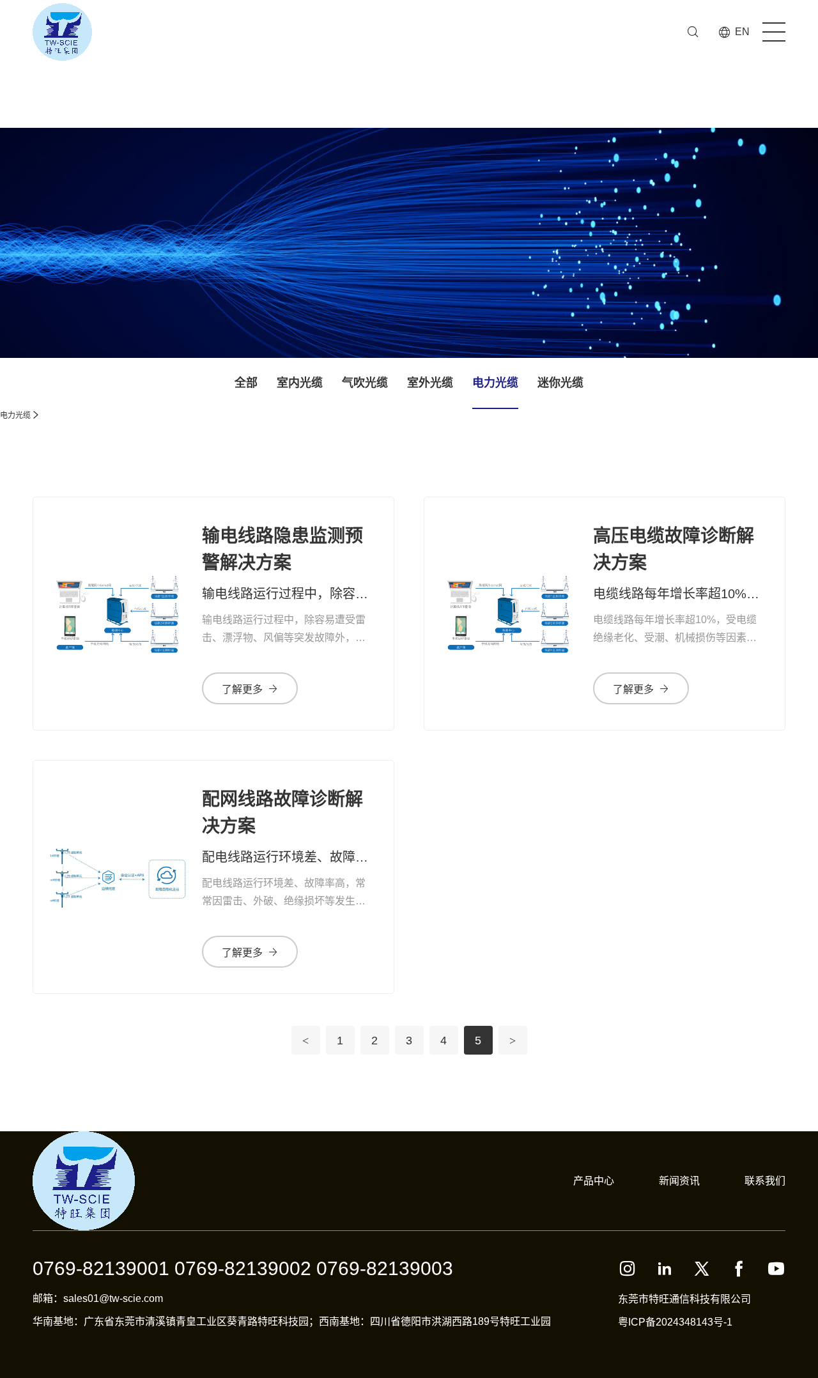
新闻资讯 (679, 1180)
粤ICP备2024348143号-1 (675, 1322)
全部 (246, 382)
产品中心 (593, 1180)
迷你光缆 (560, 382)
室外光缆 (430, 382)
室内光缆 (300, 382)
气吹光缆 (365, 382)
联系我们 (765, 1180)
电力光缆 (495, 382)
